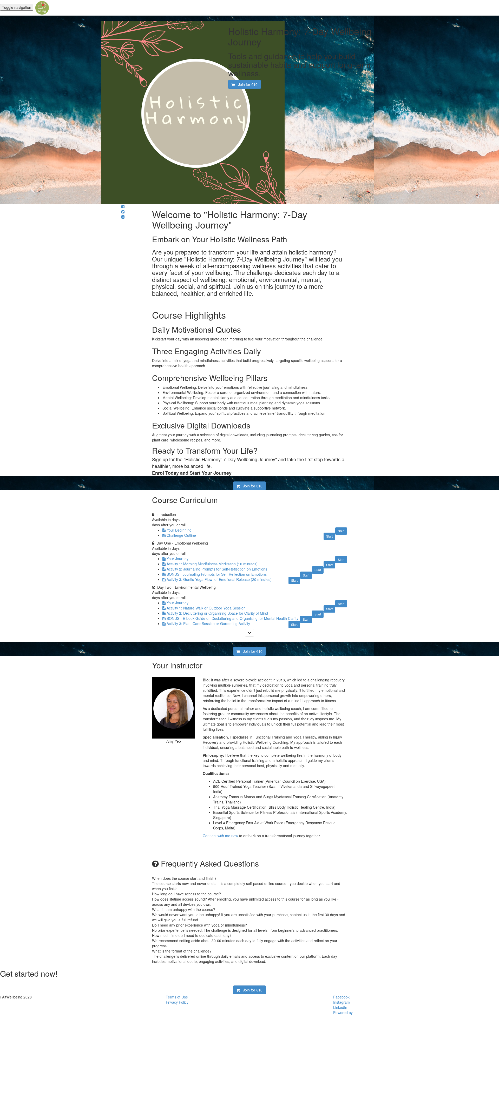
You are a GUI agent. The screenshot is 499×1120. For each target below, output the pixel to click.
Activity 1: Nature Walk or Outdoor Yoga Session (206, 608)
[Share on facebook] (122, 206)
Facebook (341, 997)
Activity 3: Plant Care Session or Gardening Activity (208, 623)
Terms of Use (177, 997)
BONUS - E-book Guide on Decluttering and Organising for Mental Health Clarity (232, 618)
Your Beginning (179, 530)
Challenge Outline (181, 535)
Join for (246, 84)
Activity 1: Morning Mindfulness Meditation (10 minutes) (212, 563)
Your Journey (177, 558)
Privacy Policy (177, 1002)
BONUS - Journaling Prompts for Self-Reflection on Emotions (217, 574)
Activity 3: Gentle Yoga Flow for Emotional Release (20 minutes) (219, 579)
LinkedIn (340, 1007)
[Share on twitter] (122, 211)
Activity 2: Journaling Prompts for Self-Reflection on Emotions (217, 569)
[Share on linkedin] (122, 216)
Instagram (341, 1002)
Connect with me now (220, 835)
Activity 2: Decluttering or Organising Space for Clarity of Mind (217, 613)
